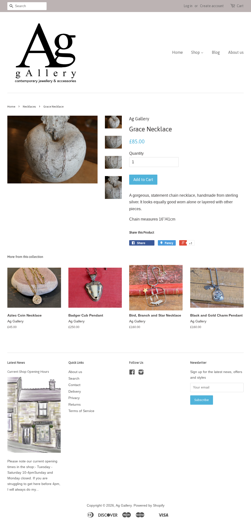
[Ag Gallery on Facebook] (132, 373)
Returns (74, 404)
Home (177, 52)
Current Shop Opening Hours (28, 372)
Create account (212, 6)
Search (73, 378)
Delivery (74, 391)
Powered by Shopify (149, 505)
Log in (188, 6)
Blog (216, 52)
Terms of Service (81, 411)
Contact (74, 385)
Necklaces (29, 106)
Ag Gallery (124, 505)
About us (236, 52)
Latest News (16, 362)
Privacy (74, 398)
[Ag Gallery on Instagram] (141, 373)
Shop (196, 52)
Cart (240, 6)
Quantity (136, 153)
